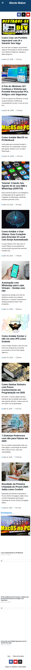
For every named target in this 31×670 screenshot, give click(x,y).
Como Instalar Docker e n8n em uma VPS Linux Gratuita (14, 339)
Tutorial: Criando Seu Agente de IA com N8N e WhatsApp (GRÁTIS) (14, 186)
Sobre (8, 656)
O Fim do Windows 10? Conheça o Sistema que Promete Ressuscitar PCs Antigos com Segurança (15, 598)
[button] (2, 2)
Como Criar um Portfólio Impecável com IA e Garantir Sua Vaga (14, 41)
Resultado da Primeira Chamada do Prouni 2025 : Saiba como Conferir (15, 487)
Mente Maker (17, 2)
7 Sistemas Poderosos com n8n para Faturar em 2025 (15, 438)
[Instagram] (20, 662)
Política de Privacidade (18, 656)
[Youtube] (28, 14)
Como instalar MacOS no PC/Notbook (12, 553)
